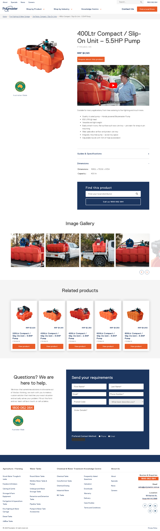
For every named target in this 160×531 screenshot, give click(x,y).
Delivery (87, 498)
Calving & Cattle (9, 489)
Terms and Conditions (92, 508)
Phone (102, 436)
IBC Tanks (60, 495)
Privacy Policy (152, 528)
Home (5, 16)
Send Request (78, 439)
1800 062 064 (152, 2)
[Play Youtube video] (113, 85)
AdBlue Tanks (8, 521)
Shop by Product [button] (34, 9)
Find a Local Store (147, 9)
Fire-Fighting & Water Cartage (19, 16)
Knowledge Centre (90, 9)
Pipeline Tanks (35, 504)
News (23, 2)
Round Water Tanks (37, 476)
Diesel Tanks (7, 516)
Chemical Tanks (62, 476)
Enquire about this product (90, 59)
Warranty (87, 493)
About (5, 2)
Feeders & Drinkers (10, 484)
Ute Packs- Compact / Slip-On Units (44, 16)
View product (24, 326)
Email (111, 436)
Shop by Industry (61, 9)
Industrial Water (63, 490)
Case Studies (89, 503)
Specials (14, 2)
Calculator (88, 484)
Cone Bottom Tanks (64, 481)
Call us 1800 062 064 (113, 202)
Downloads (88, 489)
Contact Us (128, 9)
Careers (31, 2)
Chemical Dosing (63, 486)
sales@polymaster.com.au (148, 487)
